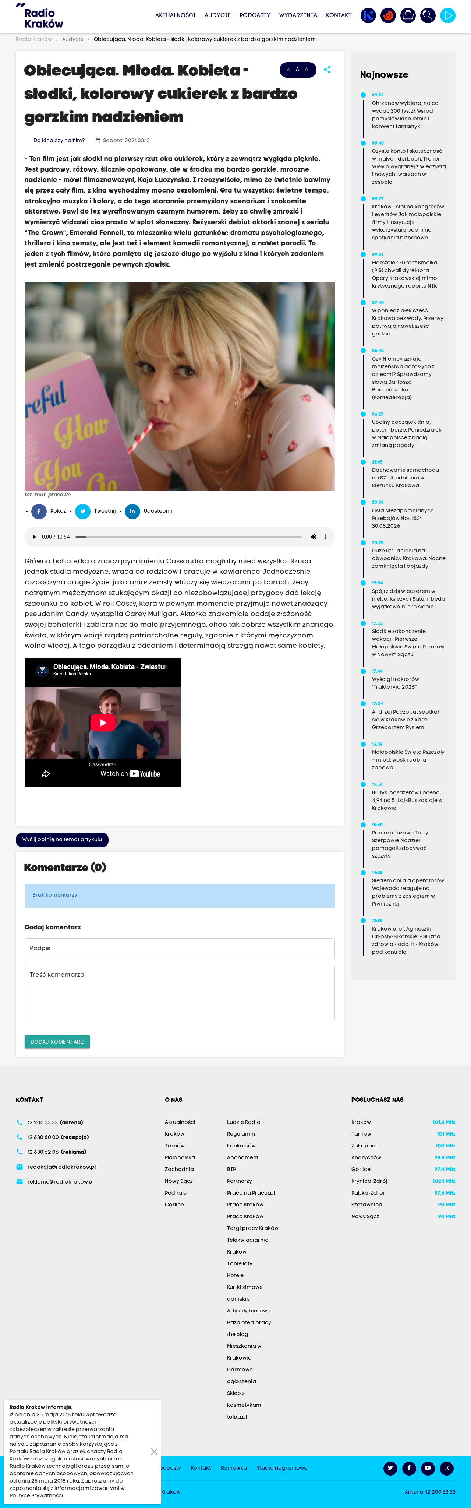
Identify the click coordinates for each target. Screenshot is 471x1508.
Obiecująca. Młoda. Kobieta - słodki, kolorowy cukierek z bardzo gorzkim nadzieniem (204, 39)
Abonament (242, 1158)
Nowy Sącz (179, 1181)
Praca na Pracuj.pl (251, 1193)
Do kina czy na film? (59, 141)
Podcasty (255, 16)
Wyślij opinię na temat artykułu (62, 840)
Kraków (174, 1134)
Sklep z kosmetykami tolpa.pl (245, 1405)
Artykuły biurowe (248, 1311)
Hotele (235, 1276)
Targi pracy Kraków (253, 1228)
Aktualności (175, 16)
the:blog (237, 1334)
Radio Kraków (34, 39)
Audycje (218, 16)
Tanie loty (239, 1264)
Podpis (40, 949)
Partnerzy (239, 1181)
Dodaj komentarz (57, 1041)
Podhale (176, 1193)
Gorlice (174, 1205)
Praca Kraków (245, 1205)
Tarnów (175, 1146)
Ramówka (234, 1468)
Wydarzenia (298, 16)
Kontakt (339, 16)
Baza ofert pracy (249, 1323)
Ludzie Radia (244, 1122)
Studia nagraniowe (282, 1468)
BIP (231, 1170)
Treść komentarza (57, 975)
